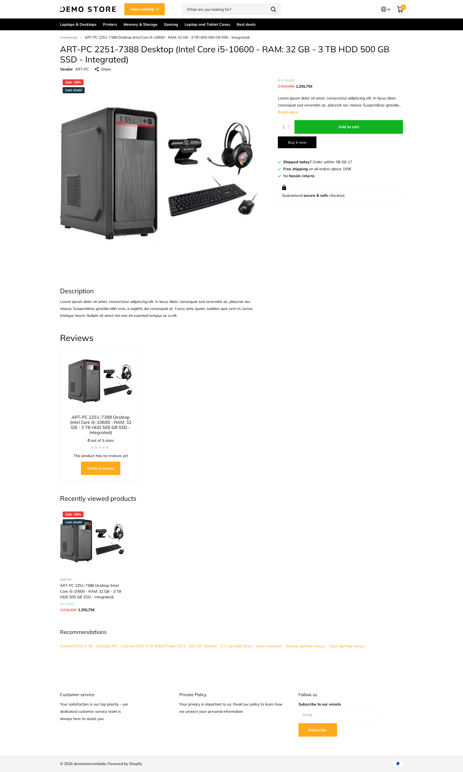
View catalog (142, 9)
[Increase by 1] (290, 122)
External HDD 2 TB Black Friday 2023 (153, 646)
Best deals (246, 24)
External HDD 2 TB (76, 646)
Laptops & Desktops (78, 24)
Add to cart (348, 127)
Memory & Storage (141, 24)
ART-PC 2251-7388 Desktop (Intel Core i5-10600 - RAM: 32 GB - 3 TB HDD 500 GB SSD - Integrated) (90, 591)
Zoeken (273, 9)
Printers (110, 24)
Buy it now (297, 142)
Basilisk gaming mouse (305, 646)
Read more (288, 112)
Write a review (100, 468)
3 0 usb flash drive (236, 646)
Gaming (171, 24)
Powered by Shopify (124, 763)
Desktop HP (106, 646)
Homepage (69, 37)
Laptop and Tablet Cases (207, 24)
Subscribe (317, 730)
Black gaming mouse (347, 646)
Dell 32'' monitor (203, 646)
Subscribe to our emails (319, 704)
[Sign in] (385, 9)
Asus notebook (269, 646)
